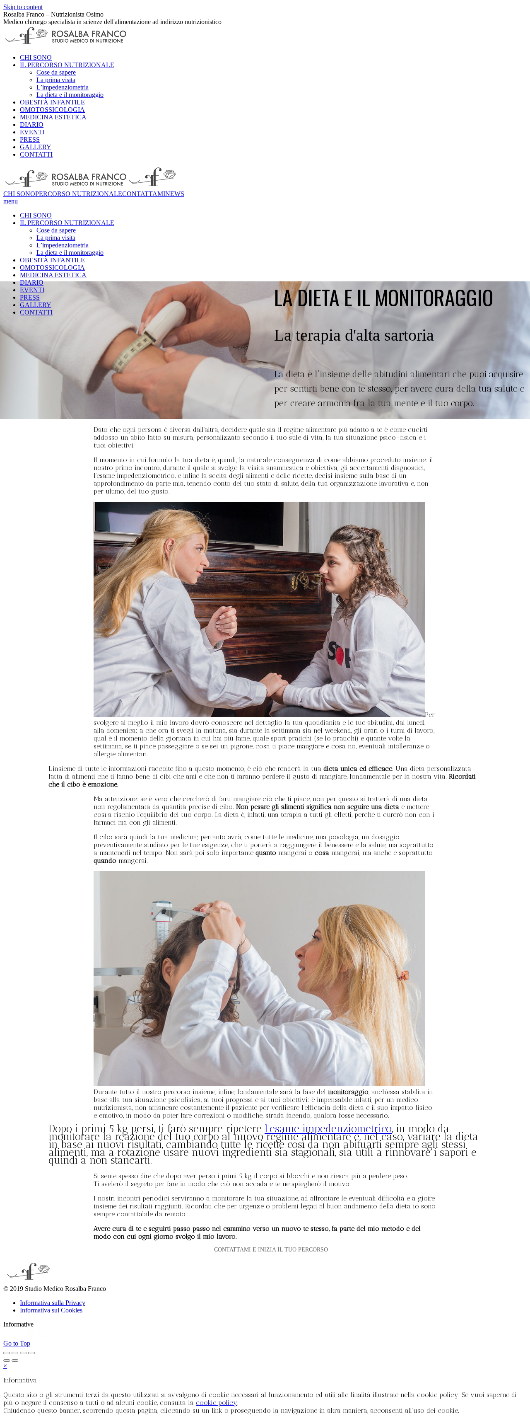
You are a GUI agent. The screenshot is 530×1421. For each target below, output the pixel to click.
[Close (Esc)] (6, 1353)
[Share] (15, 1353)
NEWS (174, 193)
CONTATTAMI (143, 193)
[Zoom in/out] (31, 1353)
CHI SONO (19, 193)
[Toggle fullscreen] (23, 1353)
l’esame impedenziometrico (328, 1128)
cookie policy (216, 1402)
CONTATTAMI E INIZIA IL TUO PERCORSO (271, 1250)
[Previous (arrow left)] (6, 1360)
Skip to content (23, 6)
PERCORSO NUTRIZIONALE (78, 193)
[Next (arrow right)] (15, 1360)
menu (10, 201)
